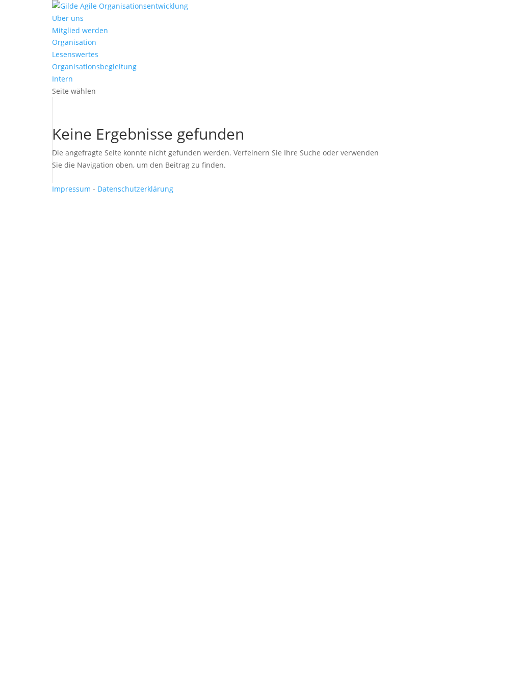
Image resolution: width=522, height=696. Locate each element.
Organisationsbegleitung (94, 66)
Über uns (68, 18)
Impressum (71, 189)
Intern (62, 79)
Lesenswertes (75, 54)
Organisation (74, 42)
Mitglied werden (80, 30)
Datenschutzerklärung (135, 189)
